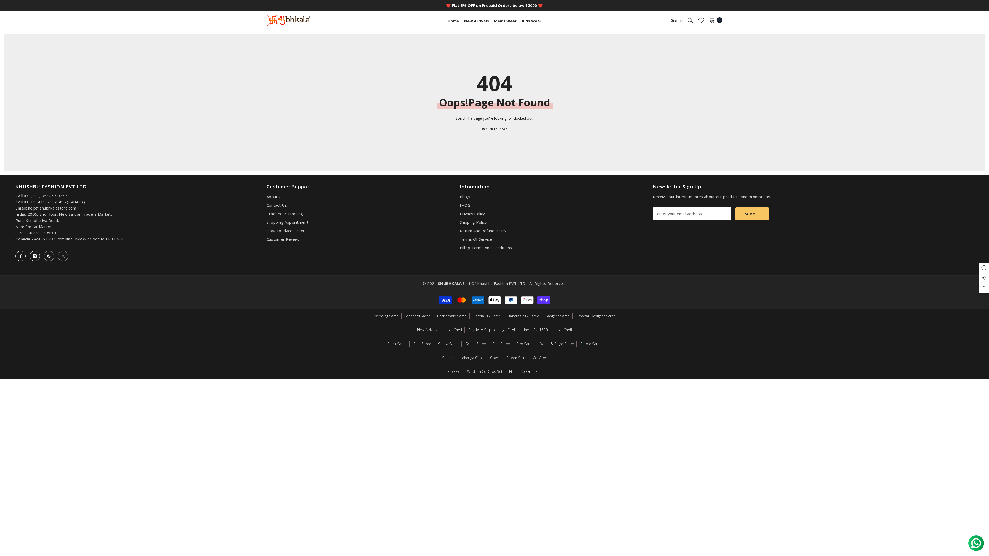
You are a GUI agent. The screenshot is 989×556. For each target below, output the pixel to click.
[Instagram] (35, 256)
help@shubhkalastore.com (52, 208)
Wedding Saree (386, 316)
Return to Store (494, 129)
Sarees (448, 357)
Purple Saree (591, 343)
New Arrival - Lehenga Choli (439, 329)
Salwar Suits (516, 357)
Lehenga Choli (471, 357)
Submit (752, 213)
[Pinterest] (49, 256)
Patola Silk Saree (487, 316)
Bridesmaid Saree (452, 316)
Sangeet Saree (558, 316)
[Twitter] (63, 256)
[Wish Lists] (701, 20)
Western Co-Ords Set (484, 371)
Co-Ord (454, 371)
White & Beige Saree (557, 343)
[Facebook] (20, 256)
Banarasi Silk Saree (523, 316)
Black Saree (397, 343)
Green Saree (475, 343)
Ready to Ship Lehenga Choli (492, 329)
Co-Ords (540, 357)
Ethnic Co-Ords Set (525, 371)
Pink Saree (501, 343)
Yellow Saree (448, 343)
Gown (495, 357)
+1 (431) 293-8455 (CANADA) (58, 201)
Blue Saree (422, 343)
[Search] (690, 20)
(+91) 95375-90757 (49, 195)
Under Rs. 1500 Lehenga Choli (547, 329)
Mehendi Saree (417, 316)
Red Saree (525, 343)
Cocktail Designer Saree (596, 316)
